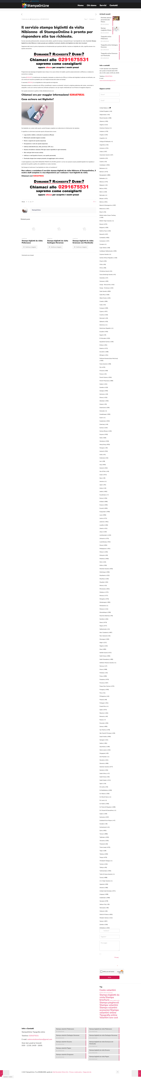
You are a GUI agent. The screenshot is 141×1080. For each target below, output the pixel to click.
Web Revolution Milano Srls (60, 1072)
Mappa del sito (87, 1072)
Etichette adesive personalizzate (106, 992)
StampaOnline (35, 19)
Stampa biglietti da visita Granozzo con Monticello (83, 242)
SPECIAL (30, 82)
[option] (109, 108)
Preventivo (26, 1)
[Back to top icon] (117, 1072)
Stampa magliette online (114, 1000)
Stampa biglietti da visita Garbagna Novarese (57, 242)
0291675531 (35, 1)
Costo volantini (108, 990)
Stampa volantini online (109, 1011)
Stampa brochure (107, 998)
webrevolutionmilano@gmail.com (108, 80)
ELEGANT (29, 77)
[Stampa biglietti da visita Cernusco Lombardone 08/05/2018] (4, 1073)
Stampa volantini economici (108, 1009)
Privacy (116, 957)
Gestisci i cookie (8, 1077)
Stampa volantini (109, 1005)
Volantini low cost (109, 1017)
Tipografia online (108, 1015)
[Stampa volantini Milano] (35, 5)
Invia (109, 977)
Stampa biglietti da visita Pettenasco (32, 242)
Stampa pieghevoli (109, 1002)
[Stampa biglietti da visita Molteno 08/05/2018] (136, 1073)
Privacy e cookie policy (75, 1072)
